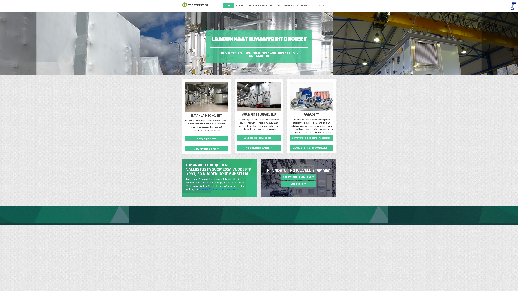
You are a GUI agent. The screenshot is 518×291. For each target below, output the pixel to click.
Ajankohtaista (291, 5)
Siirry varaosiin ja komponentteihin (311, 138)
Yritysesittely (308, 5)
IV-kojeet (240, 5)
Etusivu (228, 5)
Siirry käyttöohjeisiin (205, 148)
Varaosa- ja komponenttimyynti (310, 148)
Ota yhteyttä (325, 5)
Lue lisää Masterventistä (258, 138)
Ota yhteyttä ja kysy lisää (297, 177)
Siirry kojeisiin (205, 138)
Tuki (278, 5)
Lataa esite (293, 184)
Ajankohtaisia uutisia (258, 148)
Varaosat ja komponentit (260, 5)
